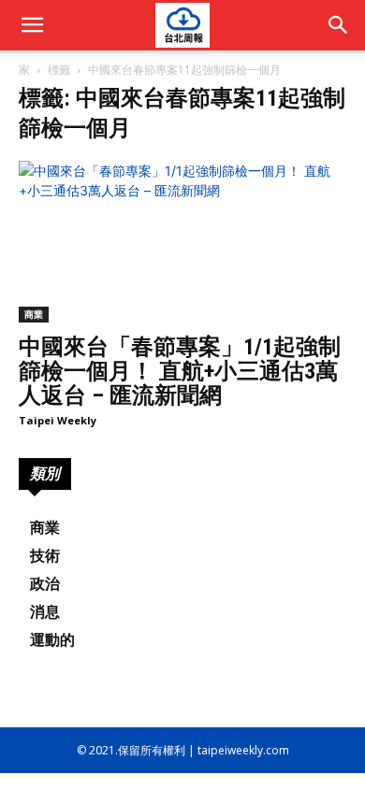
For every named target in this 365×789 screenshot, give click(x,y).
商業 (33, 314)
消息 (45, 612)
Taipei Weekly (57, 420)
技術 (45, 556)
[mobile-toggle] (32, 25)
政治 (45, 584)
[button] (339, 25)
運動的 (52, 640)
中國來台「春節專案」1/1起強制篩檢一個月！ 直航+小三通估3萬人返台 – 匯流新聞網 (180, 371)
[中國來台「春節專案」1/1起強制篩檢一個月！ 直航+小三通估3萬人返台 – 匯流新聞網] (182, 242)
